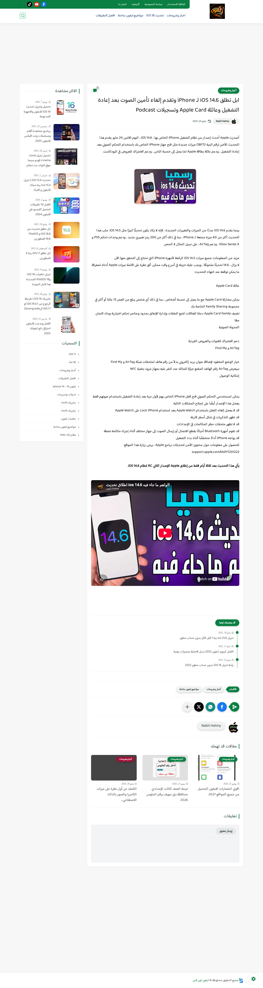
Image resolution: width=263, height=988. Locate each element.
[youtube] (36, 4)
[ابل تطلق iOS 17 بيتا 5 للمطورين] (67, 254)
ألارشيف (136, 4)
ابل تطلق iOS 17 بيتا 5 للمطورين (38, 256)
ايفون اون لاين (201, 980)
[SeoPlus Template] (241, 980)
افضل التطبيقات (105, 15)
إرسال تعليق (225, 831)
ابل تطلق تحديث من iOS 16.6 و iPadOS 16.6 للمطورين (39, 234)
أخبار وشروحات (228, 90)
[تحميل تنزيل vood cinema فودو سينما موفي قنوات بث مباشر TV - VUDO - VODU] (67, 156)
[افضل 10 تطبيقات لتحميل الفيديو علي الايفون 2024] (67, 205)
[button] (222, 707)
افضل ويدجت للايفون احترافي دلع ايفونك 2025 (38, 328)
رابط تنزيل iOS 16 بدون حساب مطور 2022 (209, 665)
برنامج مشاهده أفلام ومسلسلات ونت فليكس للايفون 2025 (37, 136)
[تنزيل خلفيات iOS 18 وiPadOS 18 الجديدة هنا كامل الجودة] (67, 275)
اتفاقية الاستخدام (176, 4)
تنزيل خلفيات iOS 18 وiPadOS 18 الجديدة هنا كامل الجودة (38, 279)
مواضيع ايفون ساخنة (130, 15)
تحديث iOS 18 (155, 15)
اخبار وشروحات (176, 15)
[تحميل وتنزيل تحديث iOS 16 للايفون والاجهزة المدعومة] (67, 108)
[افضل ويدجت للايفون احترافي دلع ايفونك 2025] (67, 324)
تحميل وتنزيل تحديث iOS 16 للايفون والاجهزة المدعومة (37, 111)
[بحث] (23, 16)
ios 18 (72, 362)
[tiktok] (29, 4)
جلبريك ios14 (68, 402)
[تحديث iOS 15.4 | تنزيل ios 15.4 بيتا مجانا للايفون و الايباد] (67, 181)
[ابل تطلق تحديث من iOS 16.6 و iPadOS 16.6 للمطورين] (67, 230)
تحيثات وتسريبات (66, 394)
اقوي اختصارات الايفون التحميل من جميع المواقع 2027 (218, 791)
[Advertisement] (131, 54)
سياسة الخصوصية (153, 4)
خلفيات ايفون (68, 419)
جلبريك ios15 (68, 410)
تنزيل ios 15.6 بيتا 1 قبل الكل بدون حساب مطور (207, 638)
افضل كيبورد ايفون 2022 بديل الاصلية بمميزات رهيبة (203, 651)
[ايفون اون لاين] (217, 11)
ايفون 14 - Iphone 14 (64, 386)
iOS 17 (72, 354)
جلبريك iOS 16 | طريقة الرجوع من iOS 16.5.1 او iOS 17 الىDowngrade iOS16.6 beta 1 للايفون (37, 304)
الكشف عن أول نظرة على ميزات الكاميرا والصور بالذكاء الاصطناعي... (117, 794)
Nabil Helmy (222, 121)
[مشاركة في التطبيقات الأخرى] (187, 707)
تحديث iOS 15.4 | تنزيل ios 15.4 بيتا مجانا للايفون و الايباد (37, 185)
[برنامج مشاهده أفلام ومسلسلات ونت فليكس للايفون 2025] (67, 132)
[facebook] (43, 4)
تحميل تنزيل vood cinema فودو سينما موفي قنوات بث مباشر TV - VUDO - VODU (38, 160)
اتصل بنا (122, 4)
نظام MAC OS (68, 435)
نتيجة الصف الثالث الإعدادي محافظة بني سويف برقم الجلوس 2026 (167, 794)
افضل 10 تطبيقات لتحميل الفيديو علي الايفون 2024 (40, 209)
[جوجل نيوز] (22, 4)
